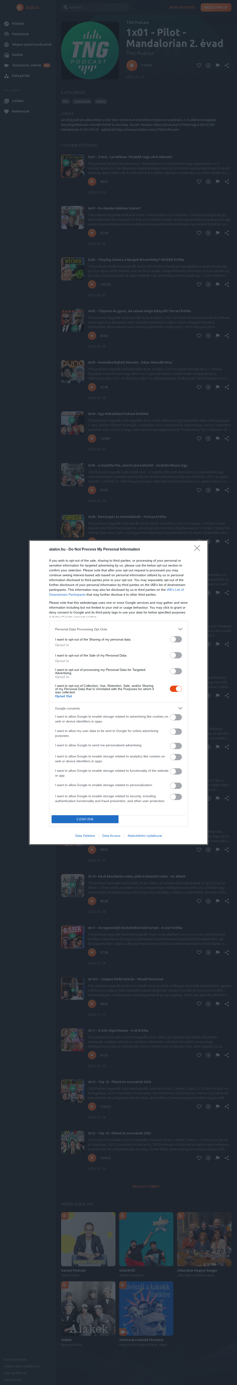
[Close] (198, 549)
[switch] (176, 639)
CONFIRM (85, 819)
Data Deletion (85, 835)
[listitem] (118, 629)
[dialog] (118, 692)
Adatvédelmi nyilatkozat (145, 835)
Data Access (111, 835)
